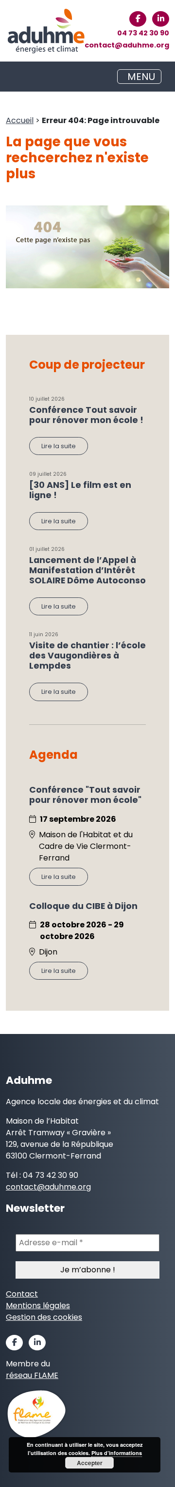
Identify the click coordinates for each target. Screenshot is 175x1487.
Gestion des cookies (44, 1317)
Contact (22, 1293)
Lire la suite (58, 446)
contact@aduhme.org (127, 45)
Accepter (90, 1462)
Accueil (20, 120)
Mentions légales (38, 1305)
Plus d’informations (116, 1452)
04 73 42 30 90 (143, 33)
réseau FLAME (32, 1375)
